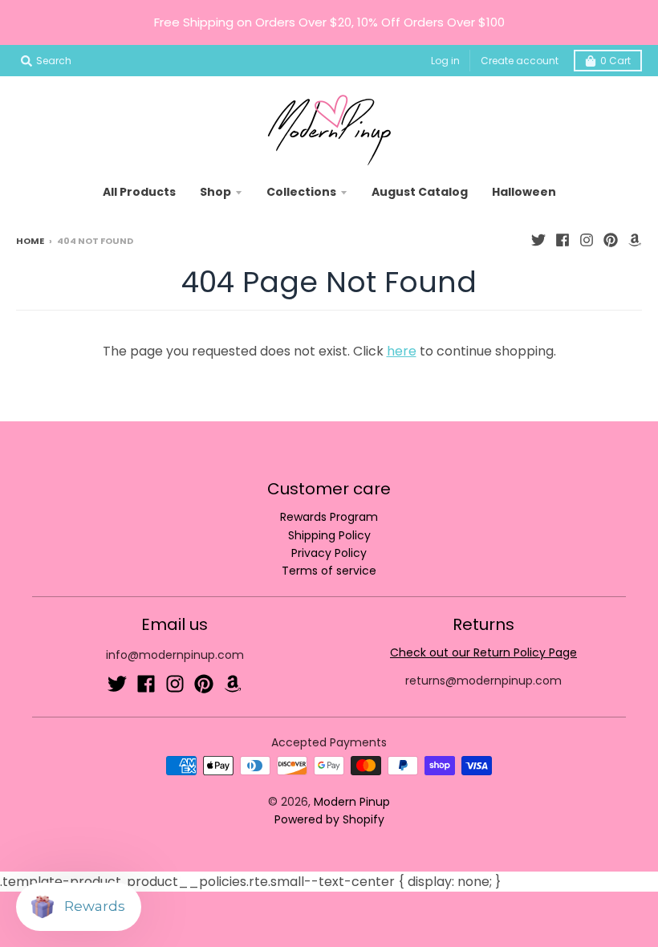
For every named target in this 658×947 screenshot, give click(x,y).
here (401, 351)
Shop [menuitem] (215, 192)
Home (30, 240)
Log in (445, 60)
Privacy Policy (329, 553)
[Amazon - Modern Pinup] (635, 240)
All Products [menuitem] (139, 192)
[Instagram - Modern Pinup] (586, 240)
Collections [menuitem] (301, 192)
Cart (615, 60)
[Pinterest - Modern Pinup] (610, 240)
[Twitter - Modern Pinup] (538, 240)
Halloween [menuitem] (524, 192)
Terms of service (329, 571)
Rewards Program (329, 517)
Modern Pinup (352, 802)
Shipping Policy (329, 535)
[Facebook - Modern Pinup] (562, 240)
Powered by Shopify (329, 819)
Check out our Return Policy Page (483, 652)
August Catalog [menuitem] (420, 192)
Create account (519, 60)
